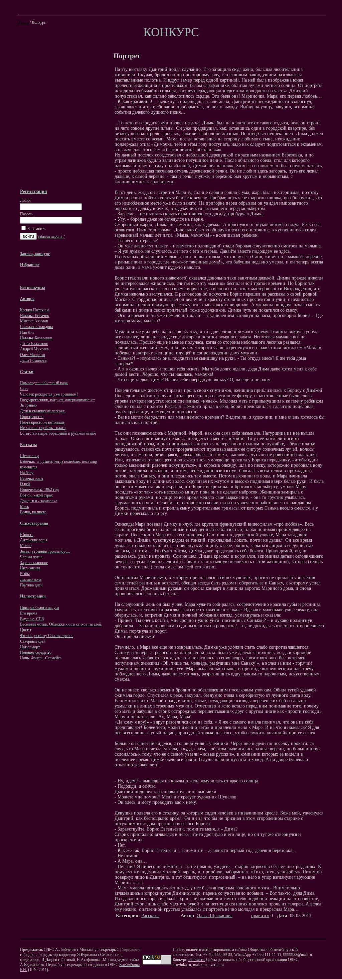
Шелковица (29, 455)
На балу (26, 472)
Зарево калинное (34, 562)
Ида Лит (27, 332)
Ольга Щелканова (214, 915)
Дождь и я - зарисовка (38, 501)
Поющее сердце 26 (35, 652)
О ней (25, 483)
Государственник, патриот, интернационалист (57, 400)
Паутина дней (31, 585)
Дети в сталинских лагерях (42, 411)
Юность (26, 534)
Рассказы (150, 915)
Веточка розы (31, 478)
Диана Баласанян (34, 343)
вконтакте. (196, 959)
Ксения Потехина (34, 310)
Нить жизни (30, 568)
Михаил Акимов (34, 321)
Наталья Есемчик (34, 315)
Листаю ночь (30, 579)
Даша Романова (33, 360)
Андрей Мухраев (34, 349)
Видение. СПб (32, 619)
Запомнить (36, 228)
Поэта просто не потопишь (42, 422)
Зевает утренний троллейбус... (45, 551)
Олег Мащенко (32, 354)
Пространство (31, 416)
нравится (260, 915)
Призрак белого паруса (39, 607)
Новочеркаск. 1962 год (39, 489)
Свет (24, 388)
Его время (28, 613)
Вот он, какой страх (36, 495)
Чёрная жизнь (31, 557)
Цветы (25, 630)
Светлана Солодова (36, 326)
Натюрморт (30, 647)
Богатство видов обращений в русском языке (58, 433)
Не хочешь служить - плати (42, 427)
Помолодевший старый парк (44, 382)
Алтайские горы (33, 540)
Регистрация (33, 191)
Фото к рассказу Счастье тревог (46, 635)
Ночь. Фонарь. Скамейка (40, 658)
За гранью (28, 405)
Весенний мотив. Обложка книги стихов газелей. (61, 624)
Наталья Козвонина (36, 338)
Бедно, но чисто (33, 512)
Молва (25, 545)
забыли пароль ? (51, 236)
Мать (24, 506)
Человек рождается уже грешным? (49, 394)
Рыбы (25, 573)
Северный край (32, 641)
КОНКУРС (171, 32)
